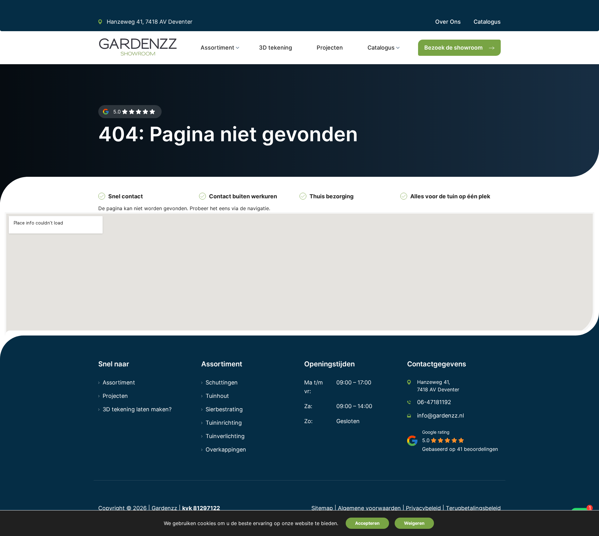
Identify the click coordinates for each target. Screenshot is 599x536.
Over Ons (448, 21)
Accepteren (367, 523)
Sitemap (322, 508)
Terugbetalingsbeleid (473, 508)
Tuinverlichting (225, 436)
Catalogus (487, 21)
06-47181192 (434, 402)
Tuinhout (217, 396)
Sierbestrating (224, 409)
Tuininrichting (224, 422)
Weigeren (414, 523)
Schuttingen (222, 382)
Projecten (115, 396)
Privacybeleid (423, 508)
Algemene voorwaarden (369, 508)
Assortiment (119, 382)
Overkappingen (226, 449)
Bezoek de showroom (453, 47)
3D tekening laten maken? (137, 409)
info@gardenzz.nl (440, 415)
